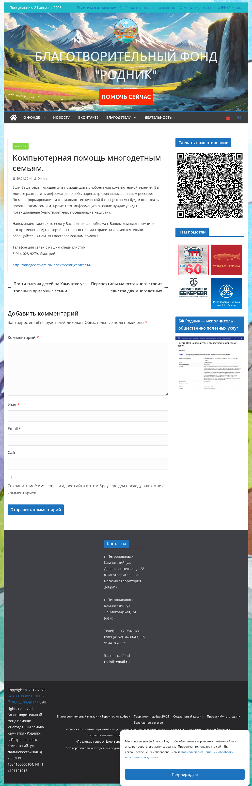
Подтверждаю (185, 774)
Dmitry (42, 178)
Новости (61, 117)
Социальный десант (188, 716)
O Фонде (31, 117)
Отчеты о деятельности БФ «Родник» (211, 7)
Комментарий (23, 337)
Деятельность (158, 117)
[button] (42, 117)
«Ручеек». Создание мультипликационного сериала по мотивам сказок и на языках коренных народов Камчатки (148, 729)
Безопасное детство (148, 722)
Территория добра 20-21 (151, 716)
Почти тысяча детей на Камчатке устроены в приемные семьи (49, 287)
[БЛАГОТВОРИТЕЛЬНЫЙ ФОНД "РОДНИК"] (13, 117)
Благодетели (118, 117)
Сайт (12, 452)
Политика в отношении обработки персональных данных (126, 7)
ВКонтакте (88, 117)
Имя (13, 404)
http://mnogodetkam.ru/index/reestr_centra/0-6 (52, 265)
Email (14, 428)
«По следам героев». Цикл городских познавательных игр (117, 741)
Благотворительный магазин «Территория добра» (93, 716)
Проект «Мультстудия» (223, 716)
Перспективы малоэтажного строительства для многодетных (126, 287)
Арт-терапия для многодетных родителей (96, 748)
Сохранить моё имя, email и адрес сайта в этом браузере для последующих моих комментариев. (85, 489)
